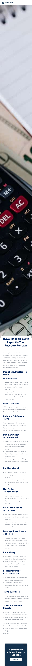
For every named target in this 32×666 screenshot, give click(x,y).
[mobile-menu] (29, 3)
